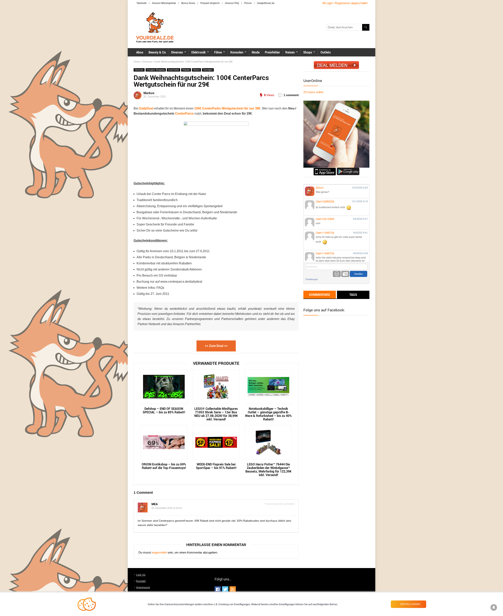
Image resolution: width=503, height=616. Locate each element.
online (313, 92)
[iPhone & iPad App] (324, 169)
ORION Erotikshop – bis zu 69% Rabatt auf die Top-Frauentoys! (164, 466)
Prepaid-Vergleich (210, 3)
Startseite (142, 3)
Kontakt (141, 581)
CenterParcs (184, 113)
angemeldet (159, 552)
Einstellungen (312, 279)
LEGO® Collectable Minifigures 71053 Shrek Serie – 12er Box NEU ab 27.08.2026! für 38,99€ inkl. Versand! (216, 414)
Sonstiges (208, 70)
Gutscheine (173, 70)
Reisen (290, 52)
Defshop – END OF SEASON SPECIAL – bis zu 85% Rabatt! (164, 410)
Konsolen (236, 52)
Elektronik (198, 52)
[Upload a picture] (345, 274)
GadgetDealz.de (265, 3)
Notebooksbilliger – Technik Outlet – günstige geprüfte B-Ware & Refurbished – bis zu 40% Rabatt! (268, 414)
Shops (307, 52)
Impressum (143, 587)
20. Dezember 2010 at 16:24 (166, 508)
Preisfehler (272, 52)
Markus (148, 93)
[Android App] (348, 169)
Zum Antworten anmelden (281, 504)
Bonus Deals (188, 3)
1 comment (291, 95)
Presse (248, 3)
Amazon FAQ (232, 3)
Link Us (140, 574)
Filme (218, 52)
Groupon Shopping (156, 70)
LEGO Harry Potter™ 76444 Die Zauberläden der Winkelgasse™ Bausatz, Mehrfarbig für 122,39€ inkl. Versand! (268, 469)
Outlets (325, 52)
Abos (139, 52)
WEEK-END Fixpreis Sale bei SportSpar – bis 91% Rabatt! (216, 466)
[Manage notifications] (494, 607)
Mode (256, 52)
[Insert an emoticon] (337, 274)
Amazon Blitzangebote (164, 3)
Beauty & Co (157, 52)
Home (137, 61)
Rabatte (186, 70)
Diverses (177, 52)
